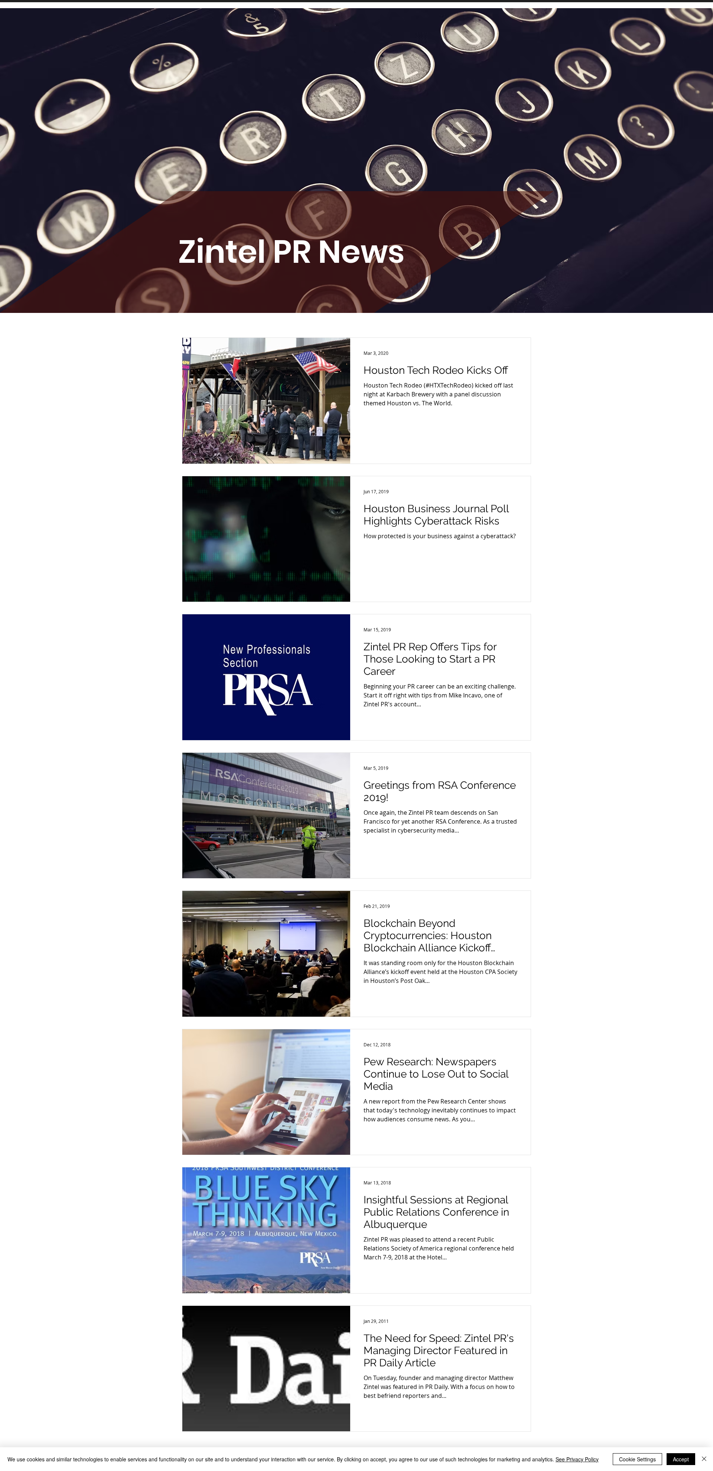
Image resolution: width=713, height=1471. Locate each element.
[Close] (704, 1459)
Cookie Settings (637, 1459)
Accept (681, 1459)
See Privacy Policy (577, 1459)
